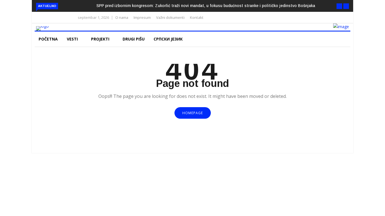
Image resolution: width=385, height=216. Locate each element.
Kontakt (196, 17)
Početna (48, 39)
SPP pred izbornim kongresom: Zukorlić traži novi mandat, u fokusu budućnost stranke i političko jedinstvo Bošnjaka (205, 5)
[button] (339, 6)
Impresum (142, 17)
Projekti (100, 39)
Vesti (73, 39)
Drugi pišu (134, 39)
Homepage (192, 113)
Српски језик (169, 39)
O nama (121, 17)
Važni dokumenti (170, 17)
